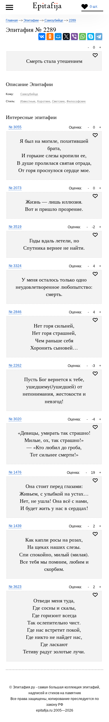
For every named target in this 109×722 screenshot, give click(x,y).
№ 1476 (15, 472)
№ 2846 (15, 312)
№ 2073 (15, 188)
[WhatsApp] (82, 36)
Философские (76, 101)
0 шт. (94, 7)
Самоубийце (29, 94)
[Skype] (90, 36)
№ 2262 (15, 365)
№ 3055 (15, 127)
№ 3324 (15, 266)
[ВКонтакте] (41, 36)
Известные (27, 101)
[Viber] (74, 36)
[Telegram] (98, 36)
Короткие (43, 101)
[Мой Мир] (58, 36)
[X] (66, 36)
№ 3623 (15, 587)
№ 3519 (15, 227)
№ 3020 (15, 419)
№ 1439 (15, 526)
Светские (58, 101)
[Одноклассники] (50, 36)
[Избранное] (95, 135)
